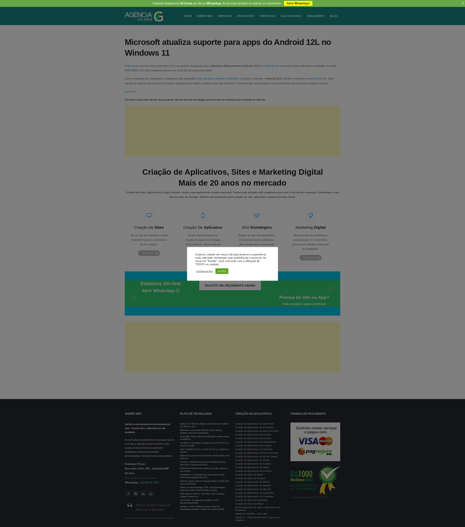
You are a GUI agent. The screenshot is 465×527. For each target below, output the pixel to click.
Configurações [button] (204, 271)
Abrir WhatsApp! (298, 3)
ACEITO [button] (222, 271)
